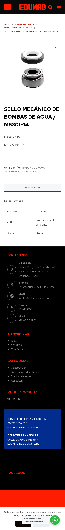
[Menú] (7, 7)
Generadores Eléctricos (25, 372)
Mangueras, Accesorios (20, 171)
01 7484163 (25, 309)
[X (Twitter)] (14, 399)
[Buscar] (50, 7)
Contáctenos (18, 349)
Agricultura (17, 380)
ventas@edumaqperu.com (34, 298)
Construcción (19, 367)
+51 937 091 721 (28, 320)
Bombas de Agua (33, 167)
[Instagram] (19, 399)
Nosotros (16, 345)
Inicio (14, 341)
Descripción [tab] (32, 187)
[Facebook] (8, 399)
